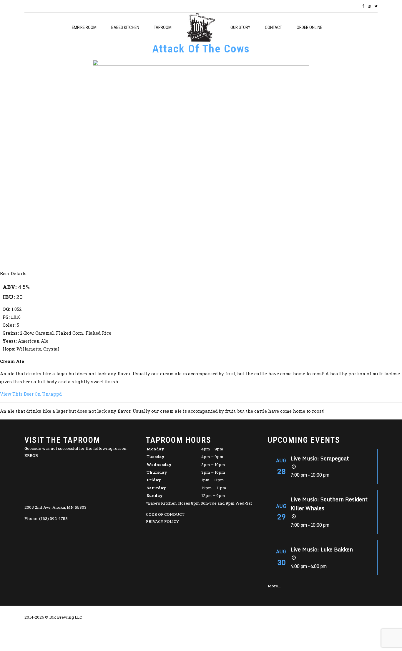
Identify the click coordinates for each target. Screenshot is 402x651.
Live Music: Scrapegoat (319, 458)
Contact (273, 27)
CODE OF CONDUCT (165, 514)
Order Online (309, 27)
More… (274, 586)
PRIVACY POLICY (162, 521)
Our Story (240, 27)
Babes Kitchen (125, 27)
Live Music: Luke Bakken (321, 549)
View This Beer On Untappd (31, 394)
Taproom (163, 27)
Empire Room (84, 27)
